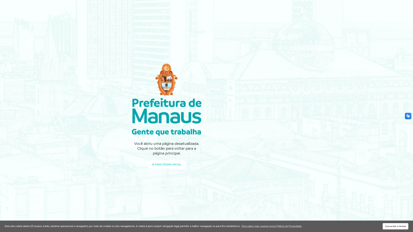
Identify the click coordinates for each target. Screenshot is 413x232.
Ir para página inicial (166, 164)
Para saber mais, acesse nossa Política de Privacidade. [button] (272, 226)
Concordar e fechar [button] (395, 226)
